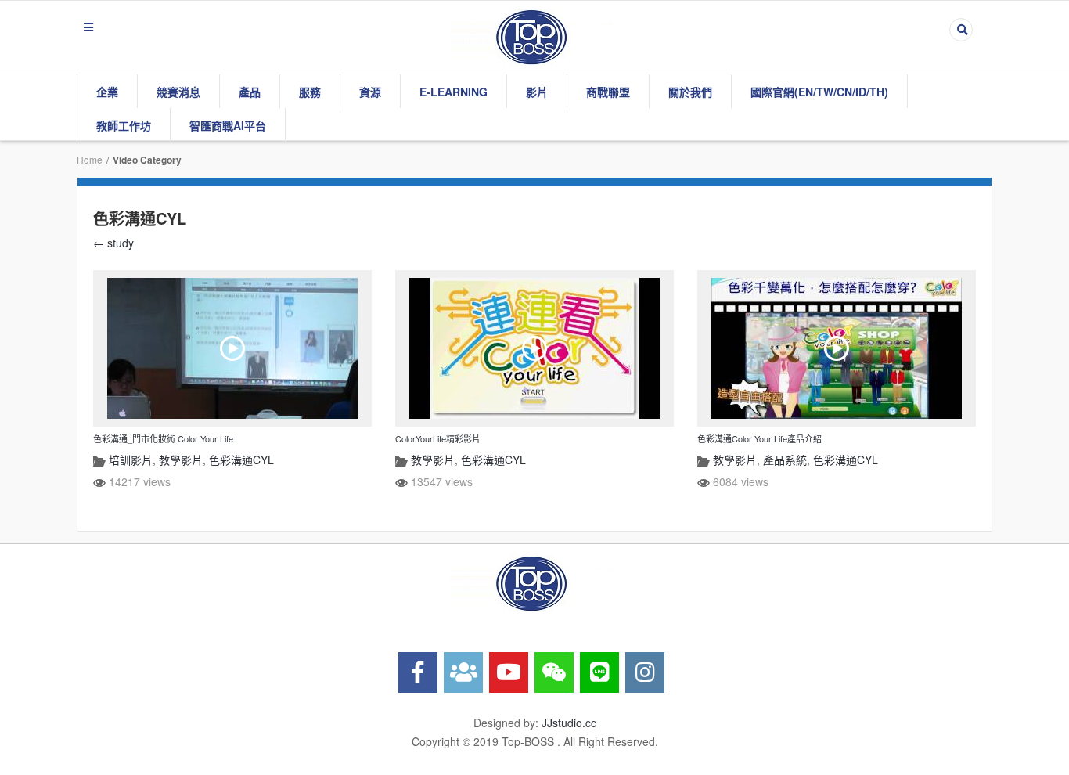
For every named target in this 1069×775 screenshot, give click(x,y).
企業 (107, 91)
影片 (537, 91)
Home (90, 159)
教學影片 (181, 459)
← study (113, 243)
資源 (370, 91)
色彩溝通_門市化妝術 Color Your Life (163, 438)
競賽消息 (178, 91)
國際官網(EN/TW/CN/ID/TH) (819, 91)
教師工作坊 (123, 125)
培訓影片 (131, 459)
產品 (250, 91)
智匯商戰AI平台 (227, 125)
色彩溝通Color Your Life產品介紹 (759, 438)
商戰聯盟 (608, 91)
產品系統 (785, 459)
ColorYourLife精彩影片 (438, 438)
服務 (310, 91)
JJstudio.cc (569, 722)
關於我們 (690, 91)
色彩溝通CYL (241, 459)
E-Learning (453, 91)
